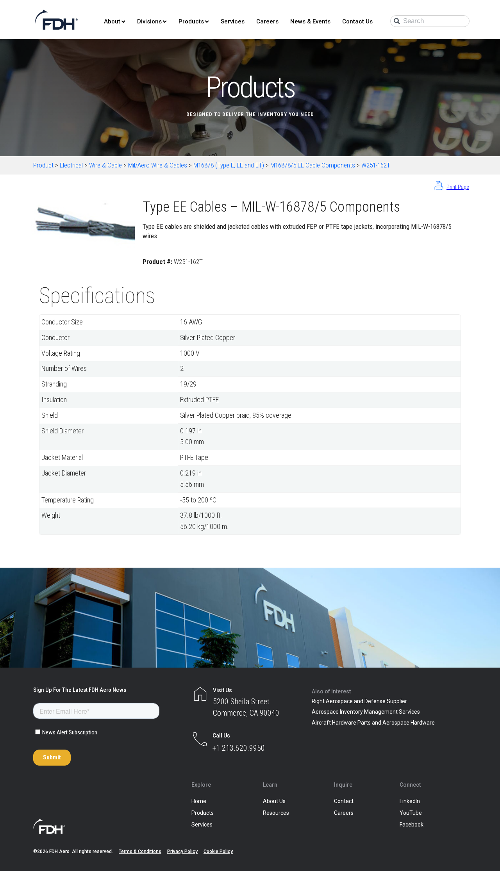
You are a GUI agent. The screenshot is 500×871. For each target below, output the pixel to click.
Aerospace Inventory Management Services (366, 712)
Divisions (149, 21)
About (112, 21)
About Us (274, 801)
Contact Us (357, 21)
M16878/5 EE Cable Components (312, 165)
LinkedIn (410, 801)
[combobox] (430, 21)
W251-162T (375, 165)
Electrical (71, 165)
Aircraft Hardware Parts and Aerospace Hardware (373, 723)
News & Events (310, 21)
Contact (344, 801)
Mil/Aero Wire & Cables (157, 165)
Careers (267, 21)
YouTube (411, 813)
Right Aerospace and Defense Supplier (359, 701)
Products (191, 21)
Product (43, 165)
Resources (276, 813)
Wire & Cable (105, 165)
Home (198, 801)
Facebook (411, 824)
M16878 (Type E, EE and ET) (228, 165)
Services (233, 21)
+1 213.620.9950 (238, 748)
